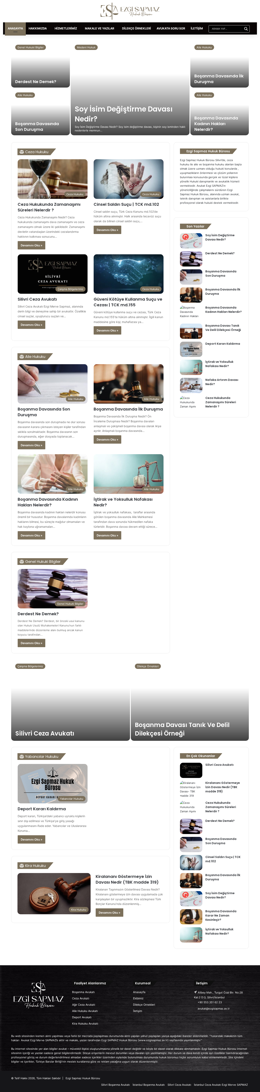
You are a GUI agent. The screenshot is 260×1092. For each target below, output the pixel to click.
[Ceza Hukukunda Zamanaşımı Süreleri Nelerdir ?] (191, 403)
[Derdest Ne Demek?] (40, 64)
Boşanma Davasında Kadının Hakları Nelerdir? (216, 123)
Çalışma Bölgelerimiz (30, 666)
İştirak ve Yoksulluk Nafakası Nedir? (219, 364)
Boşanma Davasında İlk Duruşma (128, 409)
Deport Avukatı (81, 1017)
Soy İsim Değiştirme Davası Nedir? (220, 237)
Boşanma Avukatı (83, 992)
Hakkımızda (38, 28)
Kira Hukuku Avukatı (85, 1023)
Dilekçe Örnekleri (136, 28)
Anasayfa (15, 28)
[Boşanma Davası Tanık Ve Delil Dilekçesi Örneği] (191, 331)
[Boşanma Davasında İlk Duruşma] (219, 64)
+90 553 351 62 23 (209, 1002)
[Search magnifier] (246, 28)
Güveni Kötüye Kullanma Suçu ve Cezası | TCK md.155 (128, 302)
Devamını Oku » (31, 245)
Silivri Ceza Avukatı (37, 299)
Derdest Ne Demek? (35, 81)
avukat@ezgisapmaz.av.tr (214, 1008)
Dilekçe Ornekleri (144, 1004)
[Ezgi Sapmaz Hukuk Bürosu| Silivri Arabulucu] (130, 11)
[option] (130, 88)
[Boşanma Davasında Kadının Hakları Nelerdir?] (219, 111)
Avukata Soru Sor (171, 28)
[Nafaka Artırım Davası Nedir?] (191, 385)
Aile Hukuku (25, 95)
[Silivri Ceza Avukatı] (70, 700)
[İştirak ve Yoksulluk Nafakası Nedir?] (191, 367)
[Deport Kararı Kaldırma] (191, 349)
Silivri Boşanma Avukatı (115, 1084)
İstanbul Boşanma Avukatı (149, 1084)
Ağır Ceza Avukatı (83, 1004)
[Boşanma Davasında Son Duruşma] (40, 111)
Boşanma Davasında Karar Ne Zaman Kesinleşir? (220, 915)
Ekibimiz (138, 998)
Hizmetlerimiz (66, 28)
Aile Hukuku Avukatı (85, 1011)
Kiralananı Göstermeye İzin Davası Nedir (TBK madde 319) (127, 879)
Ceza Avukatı (80, 998)
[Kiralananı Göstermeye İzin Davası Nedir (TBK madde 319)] (191, 789)
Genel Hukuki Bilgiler (30, 47)
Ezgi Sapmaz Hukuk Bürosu (83, 1078)
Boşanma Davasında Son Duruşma (37, 126)
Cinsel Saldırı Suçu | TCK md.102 (126, 204)
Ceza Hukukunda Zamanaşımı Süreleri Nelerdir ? (49, 207)
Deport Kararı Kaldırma (222, 344)
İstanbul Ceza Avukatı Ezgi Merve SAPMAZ (221, 1084)
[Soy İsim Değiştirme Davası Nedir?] (130, 88)
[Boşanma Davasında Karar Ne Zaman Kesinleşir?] (191, 916)
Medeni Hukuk (86, 47)
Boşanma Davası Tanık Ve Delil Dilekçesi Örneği (223, 328)
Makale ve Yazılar (99, 28)
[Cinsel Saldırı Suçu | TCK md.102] (191, 862)
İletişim (197, 28)
